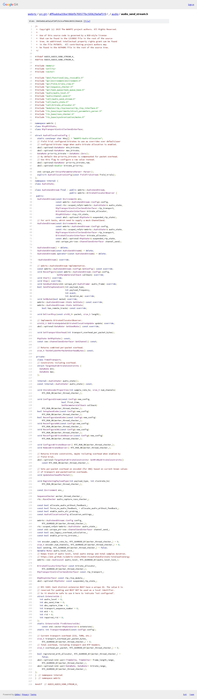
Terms (33, 694)
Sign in (191, 4)
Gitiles (17, 694)
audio (115, 14)
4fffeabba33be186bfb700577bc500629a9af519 (77, 14)
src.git (43, 14)
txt (185, 694)
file (87, 21)
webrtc (32, 14)
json (192, 694)
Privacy (25, 694)
